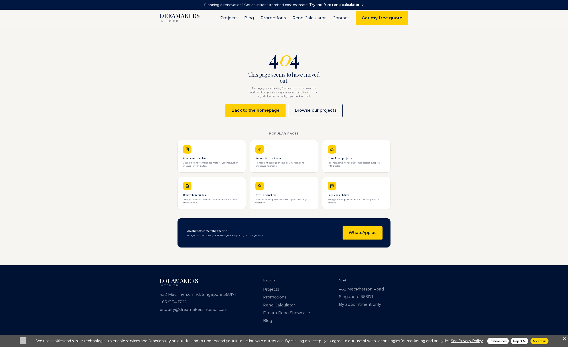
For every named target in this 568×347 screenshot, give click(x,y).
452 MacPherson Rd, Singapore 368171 (198, 294)
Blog (249, 17)
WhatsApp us (363, 232)
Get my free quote (382, 17)
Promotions (273, 17)
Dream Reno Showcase (286, 312)
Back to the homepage (255, 110)
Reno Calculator (309, 17)
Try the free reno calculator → (336, 5)
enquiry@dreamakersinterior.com (193, 309)
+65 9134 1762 (173, 302)
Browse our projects (316, 110)
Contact (341, 17)
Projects (229, 17)
